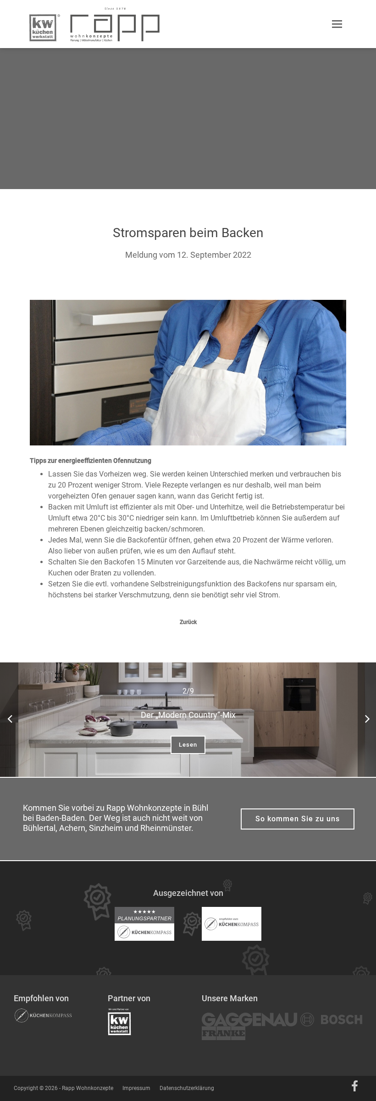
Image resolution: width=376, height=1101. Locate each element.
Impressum (136, 1088)
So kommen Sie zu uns (297, 818)
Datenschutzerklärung (187, 1088)
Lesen (188, 744)
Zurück (188, 622)
